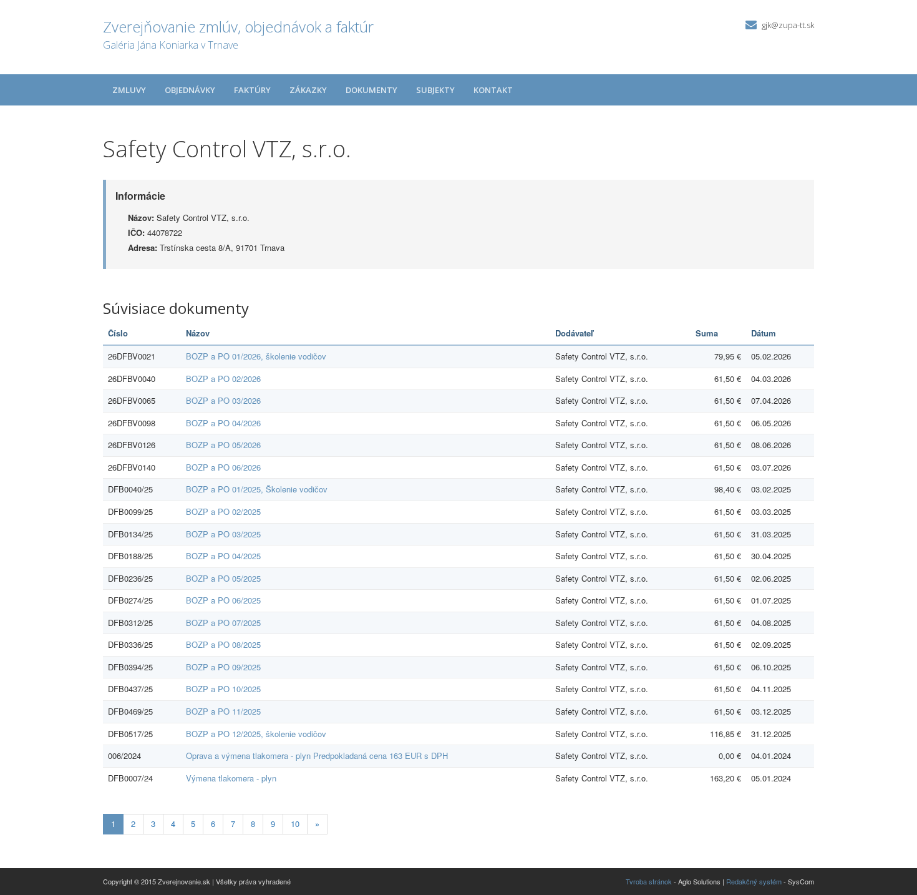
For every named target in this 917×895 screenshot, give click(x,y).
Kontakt (493, 89)
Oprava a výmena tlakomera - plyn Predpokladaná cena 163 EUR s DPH (317, 755)
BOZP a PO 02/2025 (223, 511)
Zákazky (308, 89)
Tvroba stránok (649, 881)
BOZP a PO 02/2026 (223, 378)
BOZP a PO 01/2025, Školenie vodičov (257, 489)
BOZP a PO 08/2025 (223, 644)
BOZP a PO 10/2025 (223, 689)
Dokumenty (371, 89)
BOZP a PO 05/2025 (223, 578)
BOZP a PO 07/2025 (223, 622)
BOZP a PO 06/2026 (223, 467)
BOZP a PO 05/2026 (223, 445)
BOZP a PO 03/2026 (223, 400)
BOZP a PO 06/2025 (223, 600)
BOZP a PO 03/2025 (223, 534)
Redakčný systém (754, 881)
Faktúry (252, 89)
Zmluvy (129, 89)
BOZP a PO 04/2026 (223, 423)
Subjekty (435, 89)
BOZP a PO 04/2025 (223, 556)
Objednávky (190, 89)
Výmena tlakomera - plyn (231, 778)
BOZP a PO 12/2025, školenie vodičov (256, 734)
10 (295, 823)
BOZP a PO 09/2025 (223, 667)
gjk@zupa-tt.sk (788, 25)
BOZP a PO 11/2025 (223, 711)
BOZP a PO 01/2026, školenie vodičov (256, 356)
